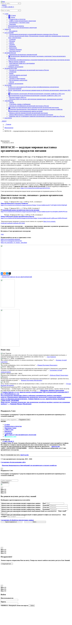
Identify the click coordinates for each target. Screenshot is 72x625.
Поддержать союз (10, 436)
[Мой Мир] (7, 273)
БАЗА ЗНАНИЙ (9, 32)
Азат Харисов (51, 357)
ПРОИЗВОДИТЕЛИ (10, 53)
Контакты (7, 431)
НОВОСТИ (7, 29)
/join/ (2, 234)
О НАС (6, 14)
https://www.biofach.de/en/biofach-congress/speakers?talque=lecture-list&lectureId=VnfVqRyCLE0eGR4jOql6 (34, 205)
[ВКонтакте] (2, 273)
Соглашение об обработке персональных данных (17, 520)
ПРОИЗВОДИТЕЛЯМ (10, 68)
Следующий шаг (6, 563)
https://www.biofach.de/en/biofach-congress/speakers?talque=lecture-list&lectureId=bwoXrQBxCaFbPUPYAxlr (34, 211)
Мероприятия (8, 128)
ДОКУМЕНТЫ (8, 101)
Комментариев (5, 275)
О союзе (7, 424)
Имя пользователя (7, 598)
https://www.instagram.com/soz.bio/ (11, 241)
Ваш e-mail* (62, 511)
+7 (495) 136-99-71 (8, 441)
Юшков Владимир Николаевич (47, 365)
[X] (10, 273)
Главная (8, 124)
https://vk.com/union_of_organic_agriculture (14, 242)
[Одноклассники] (4, 273)
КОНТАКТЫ (8, 118)
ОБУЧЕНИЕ (8, 85)
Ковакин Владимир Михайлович (31, 380)
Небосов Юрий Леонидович (59, 375)
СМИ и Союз (8, 429)
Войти (35, 522)
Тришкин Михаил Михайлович (20, 404)
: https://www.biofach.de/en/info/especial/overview (35, 188)
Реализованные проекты (16, 26)
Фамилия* (46, 505)
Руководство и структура (13, 426)
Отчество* (46, 507)
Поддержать (5, 482)
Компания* (46, 509)
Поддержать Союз (24, 419)
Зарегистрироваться (11, 522)
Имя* (44, 503)
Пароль (3, 602)
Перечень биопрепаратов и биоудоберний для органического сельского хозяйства (29, 465)
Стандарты (8, 433)
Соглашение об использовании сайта (13, 462)
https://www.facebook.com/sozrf (10, 239)
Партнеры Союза (10, 428)
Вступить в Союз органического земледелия (22, 27)
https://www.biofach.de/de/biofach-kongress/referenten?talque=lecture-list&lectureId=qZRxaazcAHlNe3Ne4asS (34, 218)
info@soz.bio (56, 446)
